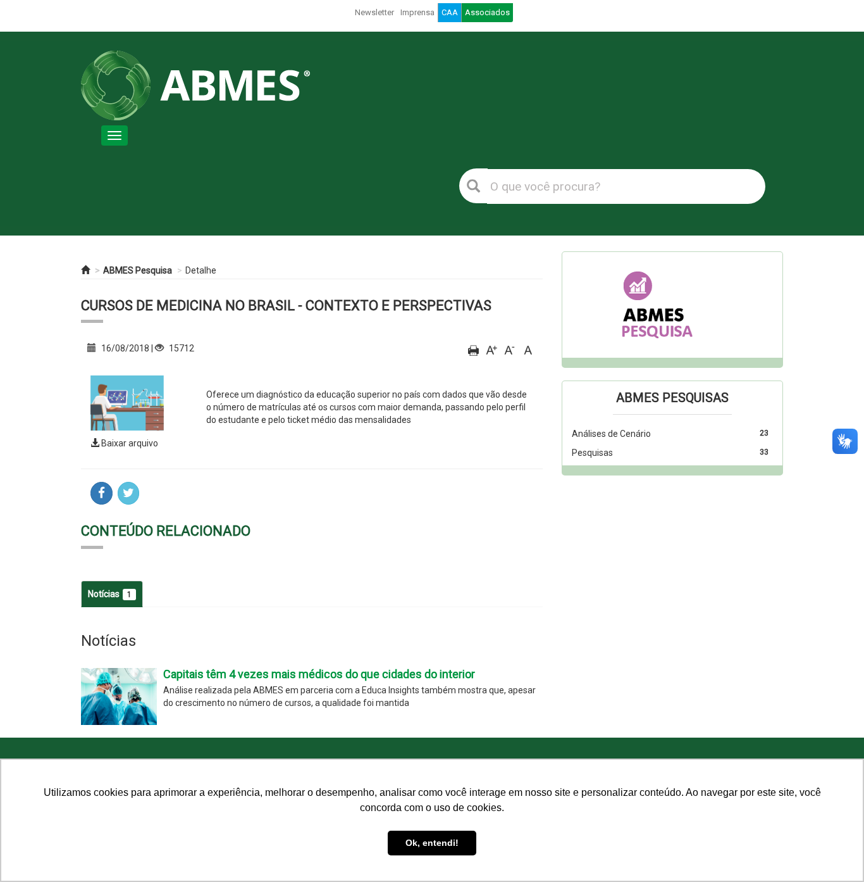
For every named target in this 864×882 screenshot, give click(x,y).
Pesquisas (592, 453)
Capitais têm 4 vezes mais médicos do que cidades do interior (319, 674)
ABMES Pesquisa (137, 270)
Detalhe (200, 270)
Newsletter (374, 12)
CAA (449, 12)
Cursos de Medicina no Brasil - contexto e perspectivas (286, 305)
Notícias (110, 594)
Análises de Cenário (611, 434)
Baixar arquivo (128, 443)
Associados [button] (487, 12)
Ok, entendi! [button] (432, 843)
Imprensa (417, 12)
